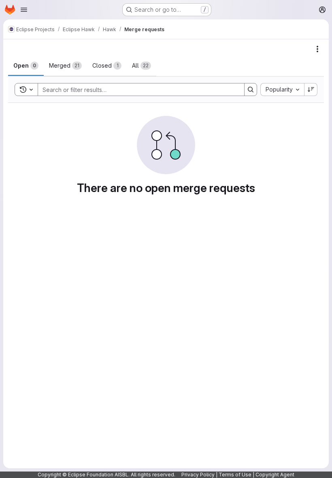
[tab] (26, 65)
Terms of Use (235, 475)
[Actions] (317, 49)
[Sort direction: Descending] (310, 89)
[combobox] (282, 89)
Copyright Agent (274, 475)
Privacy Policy (198, 475)
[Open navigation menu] (23, 9)
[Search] (250, 89)
